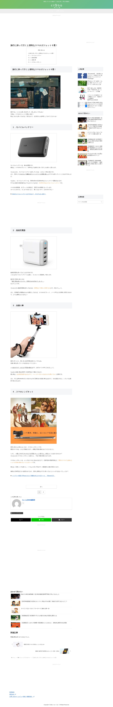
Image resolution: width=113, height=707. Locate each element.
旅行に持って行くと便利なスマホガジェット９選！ (41, 53)
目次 (39, 50)
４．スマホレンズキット (35, 62)
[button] (62, 520)
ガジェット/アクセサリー (17, 513)
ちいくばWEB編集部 (28, 500)
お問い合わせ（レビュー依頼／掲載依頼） (21, 696)
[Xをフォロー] (23, 503)
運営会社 (12, 694)
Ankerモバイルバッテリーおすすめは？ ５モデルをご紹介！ (29, 194)
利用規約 (11, 692)
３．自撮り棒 (32, 59)
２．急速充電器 (33, 57)
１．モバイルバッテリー (35, 55)
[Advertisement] (56, 27)
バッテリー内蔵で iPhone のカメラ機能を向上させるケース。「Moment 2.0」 (33, 475)
